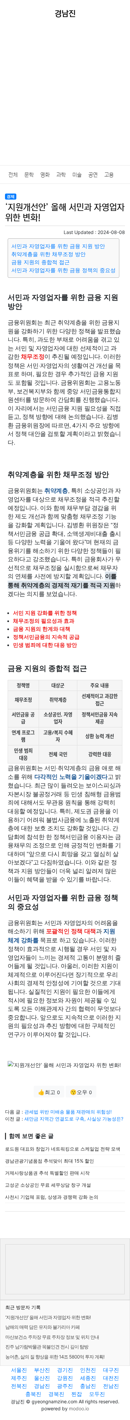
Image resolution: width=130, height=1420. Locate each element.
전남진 (111, 1386)
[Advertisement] (65, 96)
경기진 (65, 1370)
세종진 (88, 1378)
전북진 (19, 1386)
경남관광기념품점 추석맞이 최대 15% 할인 (49, 1161)
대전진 (111, 1378)
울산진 (42, 1378)
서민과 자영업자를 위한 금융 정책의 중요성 (63, 270)
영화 (45, 175)
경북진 (56, 1394)
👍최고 (49, 1092)
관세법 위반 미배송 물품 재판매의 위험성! (68, 1111)
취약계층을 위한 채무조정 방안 (48, 254)
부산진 (42, 1370)
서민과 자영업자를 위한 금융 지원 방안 (58, 246)
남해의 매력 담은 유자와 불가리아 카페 (42, 1327)
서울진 (19, 1370)
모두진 (97, 1394)
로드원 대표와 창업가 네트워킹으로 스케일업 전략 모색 (62, 1149)
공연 (93, 175)
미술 (77, 175)
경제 (11, 196)
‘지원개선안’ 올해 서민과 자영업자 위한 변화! (48, 1317)
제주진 (19, 1378)
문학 (29, 175)
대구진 (111, 1370)
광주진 (65, 1386)
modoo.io (79, 1408)
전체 (13, 175)
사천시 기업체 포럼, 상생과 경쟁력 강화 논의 (51, 1197)
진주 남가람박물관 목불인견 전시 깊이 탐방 (46, 1346)
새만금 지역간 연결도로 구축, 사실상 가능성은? (73, 1118)
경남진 (42, 1386)
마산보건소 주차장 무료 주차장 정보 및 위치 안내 (52, 1337)
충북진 (33, 1394)
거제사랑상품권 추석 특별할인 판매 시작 (47, 1173)
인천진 (88, 1370)
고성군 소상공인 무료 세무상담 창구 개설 (48, 1185)
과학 (61, 175)
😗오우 (81, 1092)
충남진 (88, 1386)
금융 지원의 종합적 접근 (40, 262)
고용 (109, 175)
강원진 (65, 1378)
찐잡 (76, 1394)
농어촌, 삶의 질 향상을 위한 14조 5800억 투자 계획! (54, 1356)
